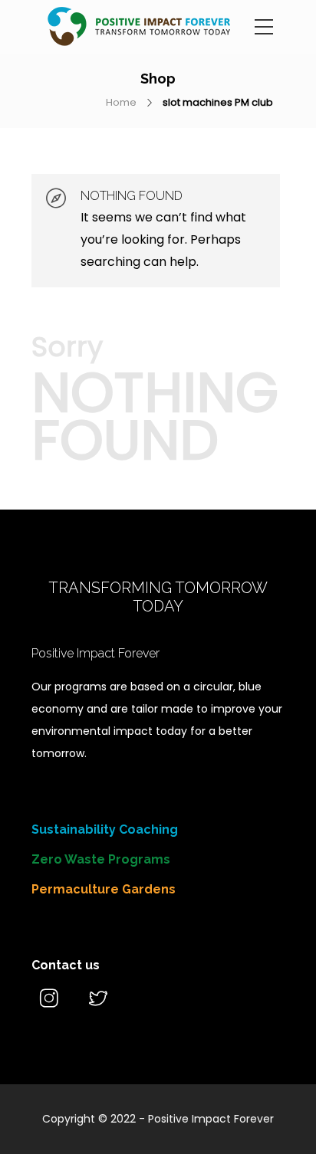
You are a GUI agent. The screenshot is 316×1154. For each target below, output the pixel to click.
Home (121, 102)
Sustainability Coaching (104, 829)
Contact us (65, 965)
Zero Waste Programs (100, 859)
